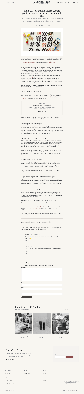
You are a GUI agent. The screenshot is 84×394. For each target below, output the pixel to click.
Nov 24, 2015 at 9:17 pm (36, 234)
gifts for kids (54, 221)
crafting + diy (29, 221)
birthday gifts (23, 221)
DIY (37, 7)
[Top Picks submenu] (78, 2)
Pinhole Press (52, 62)
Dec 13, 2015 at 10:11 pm (31, 246)
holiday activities (26, 222)
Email (22, 287)
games (50, 221)
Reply (26, 240)
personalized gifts (44, 222)
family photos (46, 221)
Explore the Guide (43, 112)
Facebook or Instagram (29, 77)
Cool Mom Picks (42, 1)
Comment (23, 267)
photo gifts (49, 222)
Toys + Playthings (43, 7)
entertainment (34, 221)
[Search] (7, 2)
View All (66, 309)
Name (22, 282)
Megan (26, 246)
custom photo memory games (28, 62)
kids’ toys (38, 222)
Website (23, 292)
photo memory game (36, 208)
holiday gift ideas (33, 222)
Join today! (69, 357)
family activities (40, 221)
